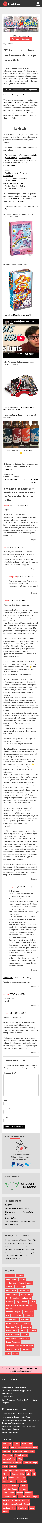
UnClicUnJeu (23, 178)
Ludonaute (27, 1327)
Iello (31, 1312)
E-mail (6, 1109)
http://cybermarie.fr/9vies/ (13, 183)
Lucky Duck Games (13, 1327)
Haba (26, 1312)
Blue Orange (20, 1287)
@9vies (15, 181)
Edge (18, 1302)
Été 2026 (8, 1205)
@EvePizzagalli (11, 158)
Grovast (8, 1259)
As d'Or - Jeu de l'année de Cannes (19, 1283)
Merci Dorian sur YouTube (22, 315)
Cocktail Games (12, 1294)
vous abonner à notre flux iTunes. (15, 103)
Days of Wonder (26, 1294)
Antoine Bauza (11, 1279)
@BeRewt (15, 415)
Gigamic (18, 1312)
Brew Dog (32, 450)
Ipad (13, 1316)
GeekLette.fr (8, 176)
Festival (32, 1302)
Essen (24, 1302)
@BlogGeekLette (21, 173)
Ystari (8, 1353)
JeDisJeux (30, 160)
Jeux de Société (12, 1319)
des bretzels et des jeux (22, 1298)
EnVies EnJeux (10, 1218)
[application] (21, 90)
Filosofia (9, 1312)
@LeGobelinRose (15, 199)
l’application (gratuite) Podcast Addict (17, 113)
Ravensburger (11, 1338)
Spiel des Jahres (12, 1350)
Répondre (35, 540)
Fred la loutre (8, 978)
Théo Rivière (26, 1350)
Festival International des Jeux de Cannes (19, 1307)
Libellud (27, 1323)
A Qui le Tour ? (18, 201)
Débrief (18, 1259)
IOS (7, 1316)
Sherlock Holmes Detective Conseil (19, 1346)
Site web (6, 1117)
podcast (25, 1334)
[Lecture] (6, 90)
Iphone (20, 1316)
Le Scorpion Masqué (14, 1323)
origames (32, 1331)
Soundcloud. (8, 469)
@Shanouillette (9, 165)
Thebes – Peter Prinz (28, 1240)
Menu (38, 5)
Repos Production (13, 1342)
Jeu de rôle (29, 1316)
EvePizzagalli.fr (25, 158)
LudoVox (24, 163)
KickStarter (25, 1319)
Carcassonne (24, 1290)
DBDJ (8, 1298)
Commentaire (9, 1073)
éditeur (15, 1353)
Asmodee (10, 1287)
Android (20, 1275)
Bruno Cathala (11, 1290)
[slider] (34, 90)
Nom (5, 1100)
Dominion (9, 1302)
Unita (35, 155)
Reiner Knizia (24, 1338)
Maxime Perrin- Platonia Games (17, 1209)
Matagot (23, 1331)
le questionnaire (11, 479)
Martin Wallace (11, 1331)
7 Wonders (10, 1275)
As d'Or (22, 1279)
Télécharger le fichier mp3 (20, 95)
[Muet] (30, 90)
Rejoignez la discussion (21, 39)
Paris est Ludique (13, 1334)
